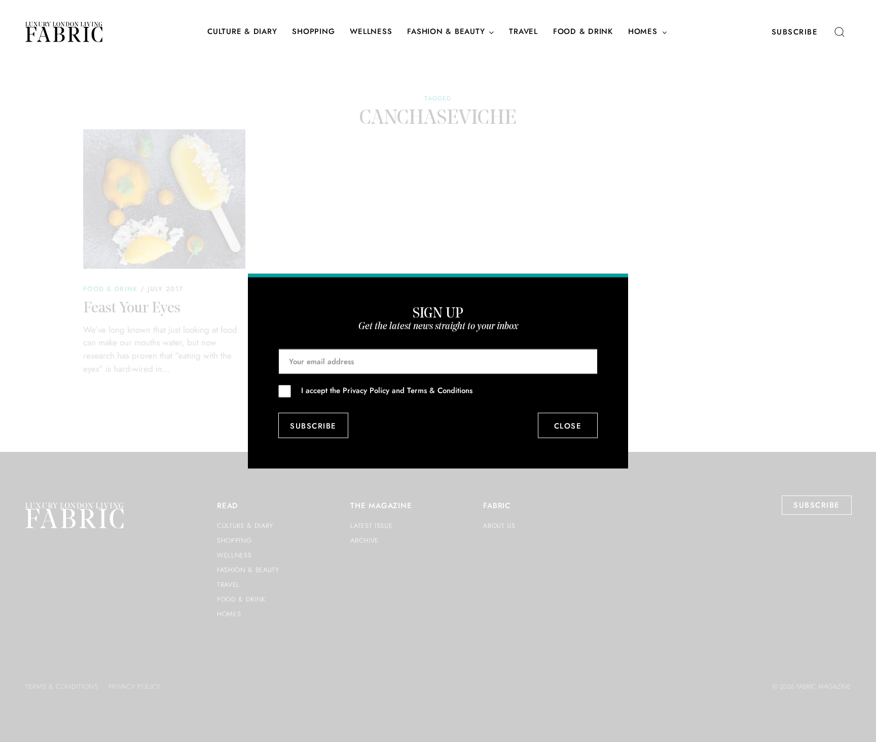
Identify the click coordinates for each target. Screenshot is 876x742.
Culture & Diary (242, 32)
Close (568, 425)
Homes (643, 32)
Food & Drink (583, 32)
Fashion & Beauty (446, 32)
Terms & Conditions (439, 390)
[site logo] (63, 32)
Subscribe (795, 32)
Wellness (371, 32)
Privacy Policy (366, 390)
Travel (523, 32)
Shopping (313, 32)
